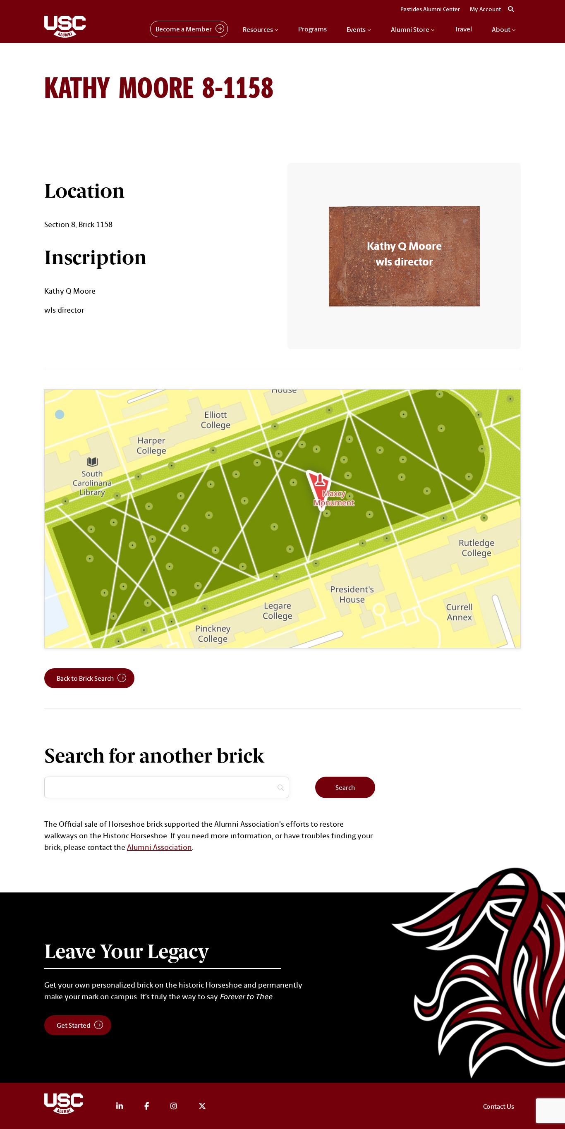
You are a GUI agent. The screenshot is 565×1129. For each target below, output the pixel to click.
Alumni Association (159, 847)
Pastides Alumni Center (430, 9)
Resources (258, 29)
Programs (312, 29)
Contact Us (498, 1106)
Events (356, 29)
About (501, 29)
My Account (485, 9)
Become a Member (184, 29)
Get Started (74, 1025)
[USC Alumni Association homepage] (65, 1105)
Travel (463, 29)
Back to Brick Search (85, 678)
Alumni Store (410, 29)
